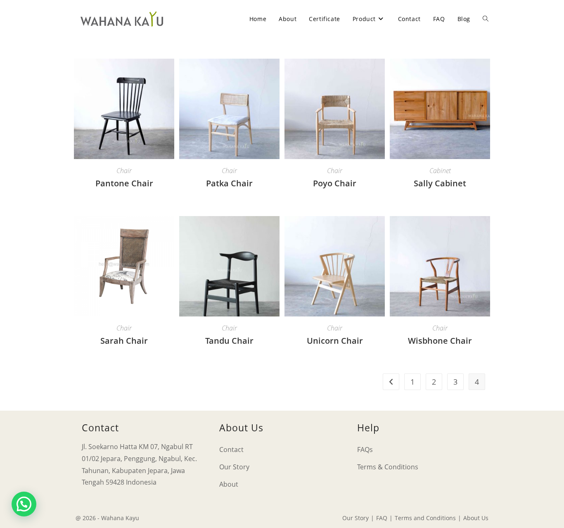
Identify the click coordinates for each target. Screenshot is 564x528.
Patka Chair (229, 183)
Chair (124, 170)
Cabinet (440, 170)
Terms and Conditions (425, 518)
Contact (231, 449)
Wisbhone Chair (440, 340)
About (228, 484)
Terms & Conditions (387, 466)
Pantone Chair (124, 183)
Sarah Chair (124, 340)
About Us (475, 518)
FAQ (381, 518)
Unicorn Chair (335, 340)
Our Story (234, 466)
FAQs (365, 449)
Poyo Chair (334, 183)
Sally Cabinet (440, 183)
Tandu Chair (229, 340)
